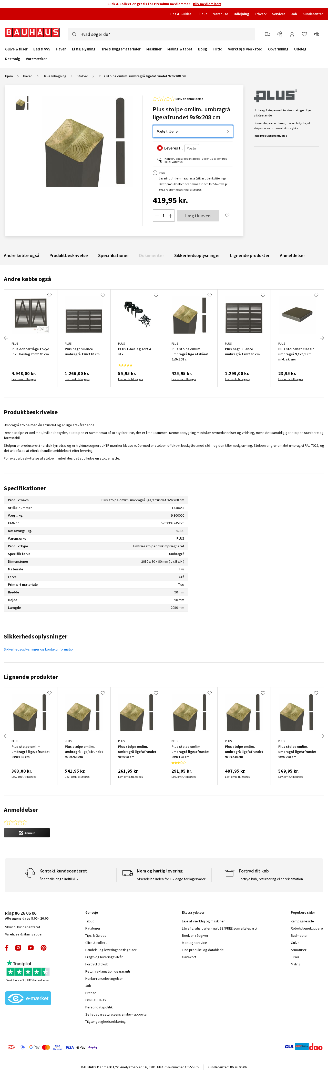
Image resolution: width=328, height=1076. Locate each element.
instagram (18, 947)
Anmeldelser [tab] (21, 810)
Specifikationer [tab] (25, 488)
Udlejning (241, 14)
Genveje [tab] (91, 912)
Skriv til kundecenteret (22, 927)
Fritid (217, 49)
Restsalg (12, 59)
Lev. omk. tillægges (24, 379)
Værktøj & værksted (245, 49)
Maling (296, 964)
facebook (7, 947)
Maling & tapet (179, 49)
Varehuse (220, 14)
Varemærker (36, 58)
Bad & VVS (41, 49)
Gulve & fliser (16, 49)
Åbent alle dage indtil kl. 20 (59, 879)
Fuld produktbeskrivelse (270, 135)
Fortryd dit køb (96, 964)
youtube (30, 947)
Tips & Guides (180, 14)
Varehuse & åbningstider (24, 934)
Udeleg (300, 49)
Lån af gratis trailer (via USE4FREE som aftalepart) (219, 928)
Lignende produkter (250, 255)
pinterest (43, 947)
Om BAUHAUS (95, 1000)
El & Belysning (84, 49)
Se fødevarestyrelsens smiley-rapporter (116, 1014)
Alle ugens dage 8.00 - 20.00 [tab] (26, 915)
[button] (27, 832)
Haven (61, 49)
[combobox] (161, 34)
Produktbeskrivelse (68, 255)
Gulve (295, 942)
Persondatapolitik (99, 1007)
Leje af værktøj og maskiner (203, 921)
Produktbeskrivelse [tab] (31, 412)
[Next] (322, 338)
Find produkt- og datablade (203, 949)
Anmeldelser (292, 255)
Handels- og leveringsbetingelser (111, 949)
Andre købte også (21, 255)
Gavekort (189, 957)
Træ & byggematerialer (121, 49)
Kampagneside (302, 921)
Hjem (9, 76)
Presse (90, 992)
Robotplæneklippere (307, 928)
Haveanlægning (54, 76)
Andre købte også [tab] (27, 279)
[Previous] (6, 338)
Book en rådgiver (195, 935)
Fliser (295, 957)
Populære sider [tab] (303, 912)
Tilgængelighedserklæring (105, 1021)
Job (294, 14)
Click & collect (96, 942)
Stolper (82, 76)
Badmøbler (299, 935)
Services (278, 14)
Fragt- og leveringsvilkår (104, 957)
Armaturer (298, 949)
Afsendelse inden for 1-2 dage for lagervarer (171, 879)
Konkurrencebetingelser (104, 978)
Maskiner (154, 49)
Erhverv (260, 14)
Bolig (202, 49)
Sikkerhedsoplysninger (197, 255)
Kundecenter (313, 14)
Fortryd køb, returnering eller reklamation (271, 879)
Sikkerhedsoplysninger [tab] (35, 636)
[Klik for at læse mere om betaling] (76, 1047)
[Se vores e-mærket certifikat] (28, 998)
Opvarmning (278, 49)
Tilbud (202, 14)
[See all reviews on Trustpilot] (28, 968)
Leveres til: (173, 148)
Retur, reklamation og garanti (107, 971)
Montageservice (194, 942)
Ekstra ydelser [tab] (193, 912)
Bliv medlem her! (207, 4)
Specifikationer (113, 255)
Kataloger (92, 928)
